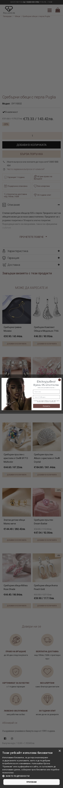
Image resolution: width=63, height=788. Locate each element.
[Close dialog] (59, 379)
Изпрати (46, 406)
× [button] (59, 751)
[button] (31, 776)
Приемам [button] (31, 782)
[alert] (31, 768)
